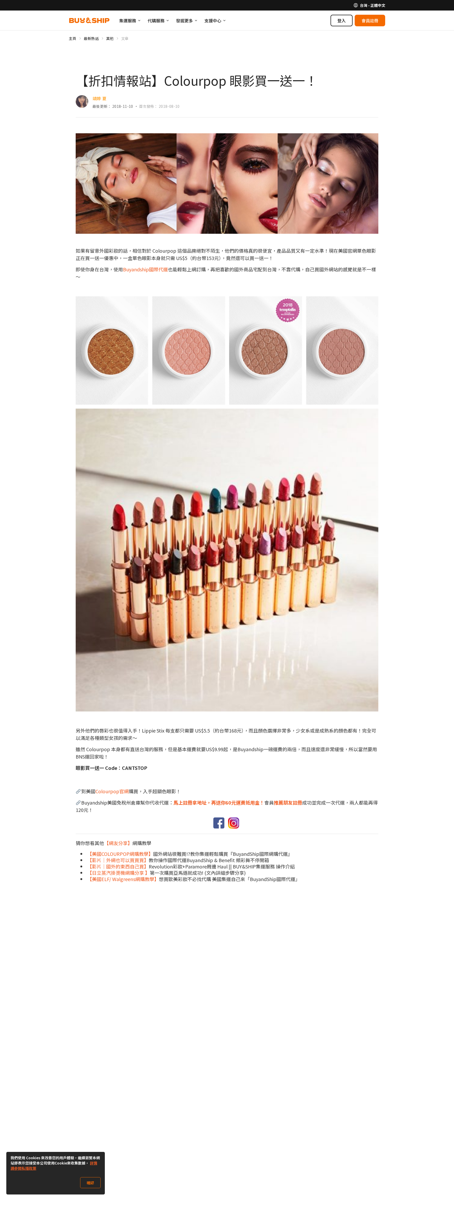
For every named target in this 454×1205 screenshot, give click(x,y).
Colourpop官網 (112, 791)
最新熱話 (91, 38)
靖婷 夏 (99, 98)
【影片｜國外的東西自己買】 (118, 866)
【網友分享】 (118, 843)
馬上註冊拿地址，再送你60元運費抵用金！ (218, 802)
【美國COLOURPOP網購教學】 (120, 853)
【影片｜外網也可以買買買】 (118, 860)
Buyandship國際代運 (145, 269)
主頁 (72, 38)
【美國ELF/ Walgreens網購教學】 (123, 879)
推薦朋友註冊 (288, 802)
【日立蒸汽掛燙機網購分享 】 (118, 872)
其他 (110, 38)
